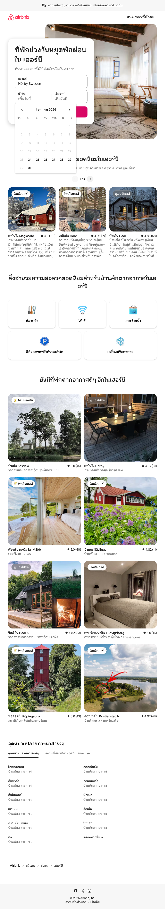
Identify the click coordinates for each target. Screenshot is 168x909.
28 (61, 159)
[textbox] (33, 98)
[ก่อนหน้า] (75, 179)
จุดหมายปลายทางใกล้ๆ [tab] (23, 753)
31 (29, 168)
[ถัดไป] (90, 179)
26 (45, 159)
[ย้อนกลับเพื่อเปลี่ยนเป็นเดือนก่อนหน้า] (22, 109)
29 (69, 159)
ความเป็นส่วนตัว (75, 902)
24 (29, 159)
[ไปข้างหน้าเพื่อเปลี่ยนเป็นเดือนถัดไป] (69, 109)
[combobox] (51, 83)
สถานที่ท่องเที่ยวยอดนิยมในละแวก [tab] (67, 753)
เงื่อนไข (95, 902)
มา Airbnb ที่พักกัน (140, 17)
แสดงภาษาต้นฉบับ (110, 5)
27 (53, 159)
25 (37, 159)
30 (21, 168)
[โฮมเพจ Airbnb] (18, 17)
